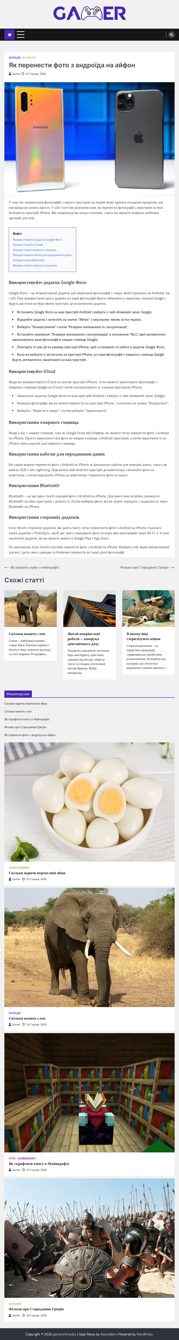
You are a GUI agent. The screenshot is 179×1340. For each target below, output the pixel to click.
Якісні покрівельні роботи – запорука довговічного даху (84, 638)
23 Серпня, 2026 (36, 1315)
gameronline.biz (64, 1334)
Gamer (16, 74)
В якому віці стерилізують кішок (144, 636)
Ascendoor (108, 1334)
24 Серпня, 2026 (36, 1024)
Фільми (15, 1303)
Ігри (12, 1158)
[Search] (171, 34)
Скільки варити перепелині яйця (25, 703)
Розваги (29, 57)
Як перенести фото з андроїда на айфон (29, 735)
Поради (15, 57)
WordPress (145, 1334)
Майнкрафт (26, 1158)
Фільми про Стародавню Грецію (25, 727)
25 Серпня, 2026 (36, 879)
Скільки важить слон (27, 633)
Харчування (19, 867)
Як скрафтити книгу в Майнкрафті (27, 719)
